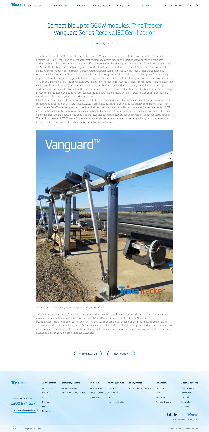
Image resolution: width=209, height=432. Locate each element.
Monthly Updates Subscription (24, 410)
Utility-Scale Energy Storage (140, 388)
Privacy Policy (193, 419)
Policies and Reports (163, 402)
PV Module (80, 5)
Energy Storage (124, 5)
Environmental (161, 388)
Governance (160, 397)
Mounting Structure (101, 5)
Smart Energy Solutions (58, 5)
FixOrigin (111, 397)
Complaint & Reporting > (33, 428)
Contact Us (185, 406)
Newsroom (46, 402)
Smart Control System (116, 402)
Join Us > (14, 428)
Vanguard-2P (113, 392)
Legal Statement (178, 419)
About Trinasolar (34, 5)
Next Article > (121, 353)
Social (158, 392)
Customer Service (187, 388)
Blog (44, 406)
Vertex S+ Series (96, 392)
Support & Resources (173, 5)
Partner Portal (186, 392)
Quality (45, 397)
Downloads (46, 411)
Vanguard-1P (112, 388)
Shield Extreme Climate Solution (73, 392)
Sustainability (143, 5)
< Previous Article (88, 353)
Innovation (46, 392)
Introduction (47, 388)
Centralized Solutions (69, 388)
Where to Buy (95, 397)
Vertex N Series (96, 388)
